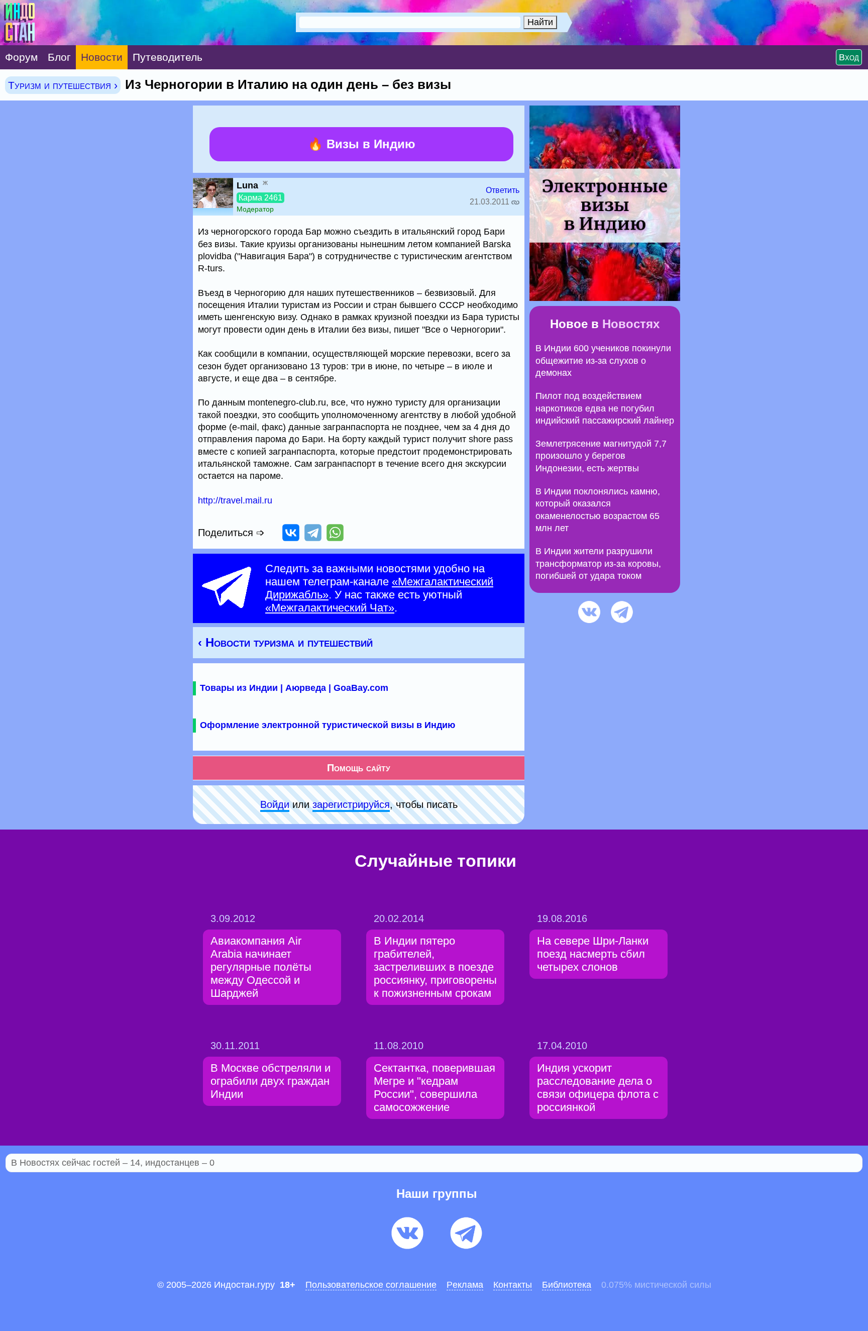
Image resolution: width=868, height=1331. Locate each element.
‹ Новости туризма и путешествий (285, 642)
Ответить (502, 190)
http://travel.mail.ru (235, 500)
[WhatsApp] (335, 532)
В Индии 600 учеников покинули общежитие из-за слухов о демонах (603, 360)
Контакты (512, 1285)
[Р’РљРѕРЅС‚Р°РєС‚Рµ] (290, 532)
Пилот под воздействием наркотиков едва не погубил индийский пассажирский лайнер (604, 408)
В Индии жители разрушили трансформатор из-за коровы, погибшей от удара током (598, 563)
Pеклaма (465, 1285)
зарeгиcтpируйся (351, 804)
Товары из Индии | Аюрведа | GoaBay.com (294, 688)
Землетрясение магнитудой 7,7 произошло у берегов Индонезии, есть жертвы (601, 456)
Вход (849, 57)
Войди (274, 804)
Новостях (631, 324)
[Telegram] (312, 532)
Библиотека (566, 1285)
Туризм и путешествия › (63, 85)
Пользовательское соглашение (371, 1285)
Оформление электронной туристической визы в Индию (327, 725)
